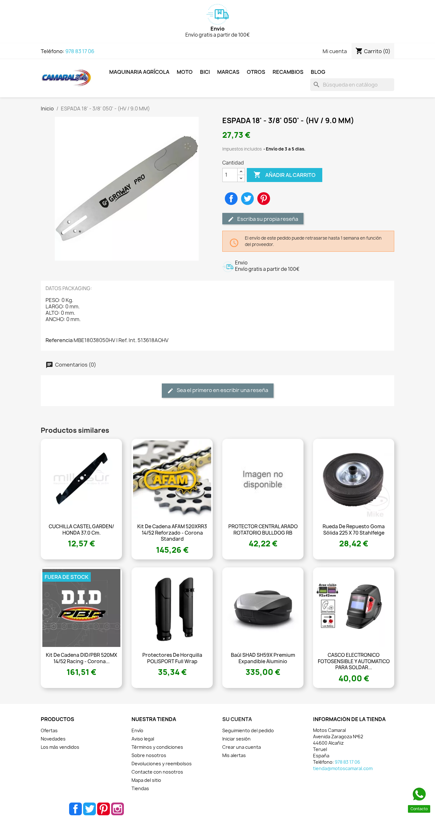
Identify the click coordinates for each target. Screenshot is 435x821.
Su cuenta (237, 719)
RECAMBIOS (288, 71)
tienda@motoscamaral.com (343, 768)
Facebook (75, 809)
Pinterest (263, 198)
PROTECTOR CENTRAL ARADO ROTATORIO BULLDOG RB (263, 529)
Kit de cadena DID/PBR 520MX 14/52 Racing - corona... (81, 658)
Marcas (228, 71)
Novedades (53, 739)
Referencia (59, 340)
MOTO (185, 71)
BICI (205, 71)
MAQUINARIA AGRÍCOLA (139, 71)
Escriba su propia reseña (267, 218)
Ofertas (49, 730)
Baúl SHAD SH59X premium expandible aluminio (263, 658)
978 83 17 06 (79, 51)
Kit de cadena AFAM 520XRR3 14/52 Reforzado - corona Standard (172, 533)
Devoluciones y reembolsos (162, 764)
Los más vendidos (60, 747)
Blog (318, 71)
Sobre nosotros (149, 755)
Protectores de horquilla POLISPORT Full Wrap (172, 658)
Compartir (231, 198)
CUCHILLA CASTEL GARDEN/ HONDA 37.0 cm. (81, 529)
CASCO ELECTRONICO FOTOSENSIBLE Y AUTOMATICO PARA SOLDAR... (354, 661)
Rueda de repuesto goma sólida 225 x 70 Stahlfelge (354, 529)
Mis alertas (234, 755)
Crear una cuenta (241, 747)
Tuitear (247, 198)
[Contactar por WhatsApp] (419, 794)
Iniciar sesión (236, 739)
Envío (137, 730)
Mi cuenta (335, 51)
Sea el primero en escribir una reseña (222, 390)
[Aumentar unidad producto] (241, 171)
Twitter (89, 809)
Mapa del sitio (146, 780)
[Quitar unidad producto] (241, 178)
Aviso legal (143, 739)
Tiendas (140, 788)
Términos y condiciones (157, 747)
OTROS (256, 71)
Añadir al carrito (284, 175)
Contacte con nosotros (157, 772)
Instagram (117, 809)
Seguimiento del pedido (248, 730)
